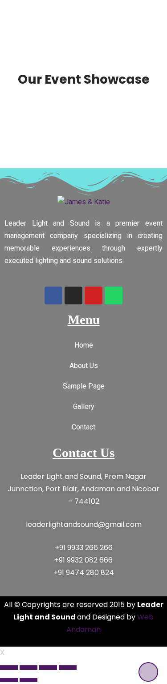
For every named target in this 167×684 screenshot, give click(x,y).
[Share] (28, 667)
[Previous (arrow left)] (9, 680)
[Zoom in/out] (68, 667)
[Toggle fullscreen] (48, 667)
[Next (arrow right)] (28, 680)
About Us (83, 365)
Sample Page (84, 386)
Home (83, 345)
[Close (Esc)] (9, 667)
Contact (83, 427)
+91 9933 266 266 (84, 547)
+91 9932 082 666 (83, 560)
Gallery (83, 406)
